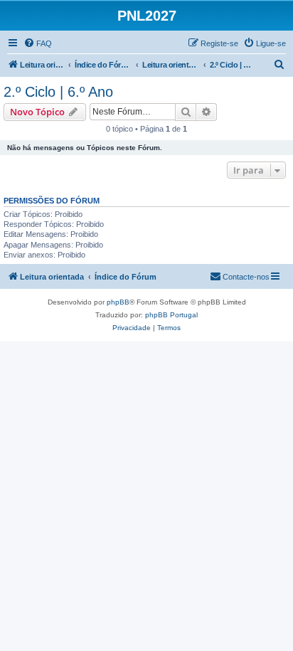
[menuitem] (37, 43)
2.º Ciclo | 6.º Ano (58, 92)
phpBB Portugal (171, 315)
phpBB (118, 302)
